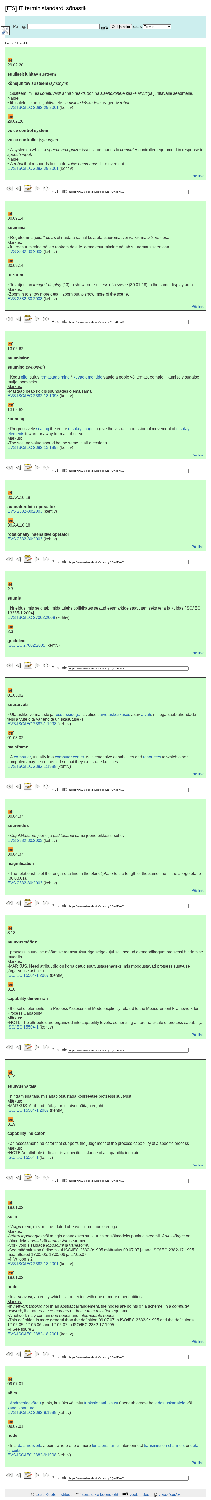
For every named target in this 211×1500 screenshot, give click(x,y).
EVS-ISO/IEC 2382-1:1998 (31, 724)
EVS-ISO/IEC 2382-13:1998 (33, 396)
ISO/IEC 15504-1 (23, 1027)
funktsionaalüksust (101, 1403)
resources (152, 757)
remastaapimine (55, 377)
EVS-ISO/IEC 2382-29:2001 (33, 107)
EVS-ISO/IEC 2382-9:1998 (31, 1412)
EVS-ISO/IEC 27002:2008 (31, 617)
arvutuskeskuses (115, 714)
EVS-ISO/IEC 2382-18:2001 (33, 1264)
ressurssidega (67, 714)
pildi (25, 377)
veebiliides (139, 1494)
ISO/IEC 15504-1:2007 (28, 975)
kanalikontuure (20, 1408)
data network (29, 1445)
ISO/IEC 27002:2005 (26, 645)
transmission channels (164, 1445)
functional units (105, 1445)
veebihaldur (169, 1494)
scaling (42, 429)
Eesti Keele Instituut (53, 1494)
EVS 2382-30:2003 (24, 251)
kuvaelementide (87, 377)
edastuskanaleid (170, 1403)
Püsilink (198, 176)
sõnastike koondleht (100, 1494)
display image (81, 429)
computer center (69, 757)
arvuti (146, 714)
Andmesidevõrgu (25, 1403)
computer (22, 757)
